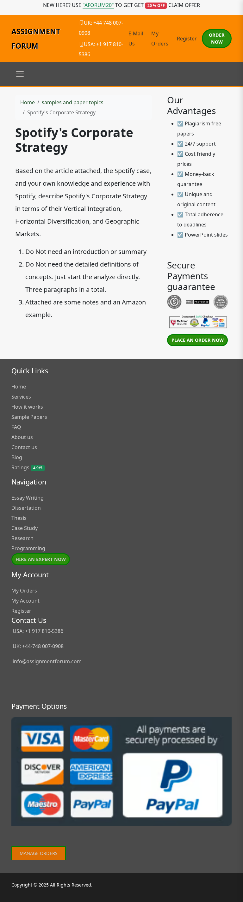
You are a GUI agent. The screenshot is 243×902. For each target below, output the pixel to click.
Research (22, 538)
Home (27, 102)
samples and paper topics (72, 102)
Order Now (217, 38)
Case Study (24, 528)
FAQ (16, 427)
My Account (25, 600)
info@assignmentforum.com (47, 661)
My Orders (24, 590)
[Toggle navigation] (19, 74)
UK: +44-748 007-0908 (37, 646)
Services (21, 396)
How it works (27, 406)
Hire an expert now (41, 559)
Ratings (26, 467)
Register (187, 38)
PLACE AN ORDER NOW (197, 340)
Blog (16, 457)
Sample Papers (29, 416)
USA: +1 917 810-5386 (37, 631)
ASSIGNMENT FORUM (35, 38)
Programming (28, 548)
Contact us (24, 447)
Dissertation (26, 507)
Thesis (19, 517)
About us (22, 437)
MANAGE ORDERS (39, 853)
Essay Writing (27, 497)
